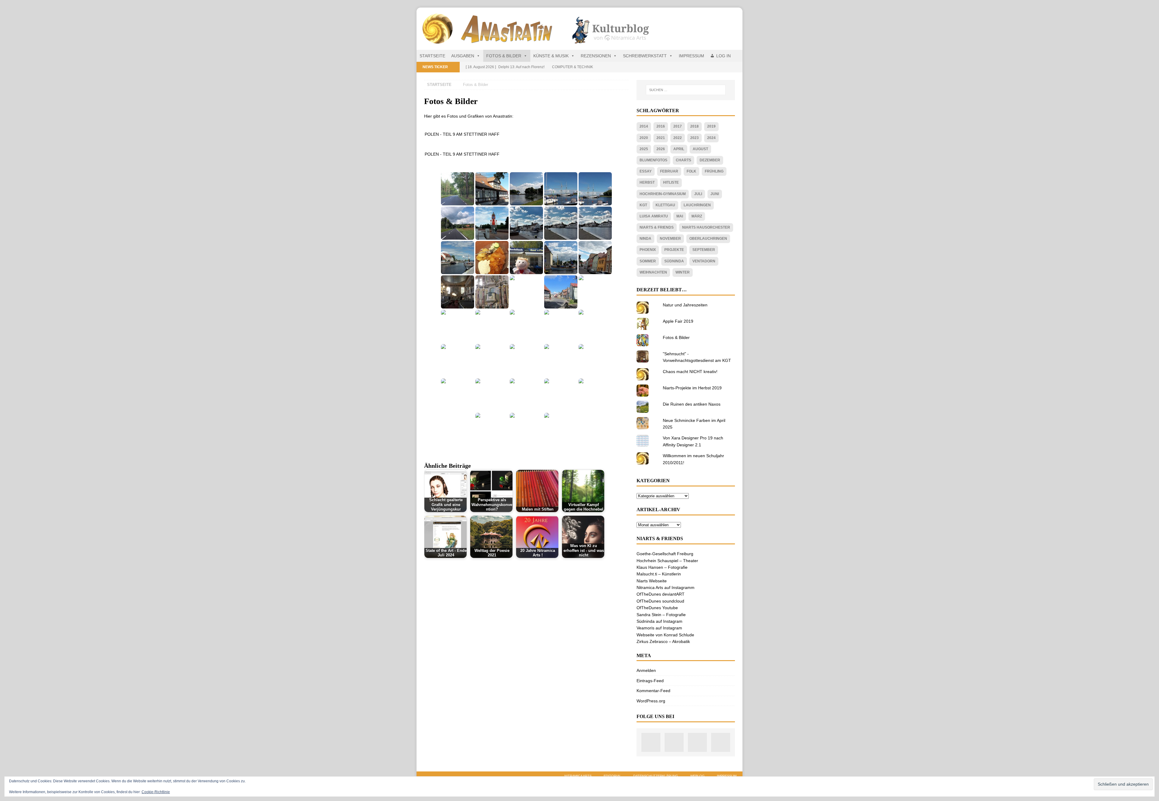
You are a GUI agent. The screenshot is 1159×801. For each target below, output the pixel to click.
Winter (682, 272)
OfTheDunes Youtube (657, 607)
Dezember (710, 160)
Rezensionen (596, 55)
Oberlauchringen (708, 238)
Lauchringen (697, 205)
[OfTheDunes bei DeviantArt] (720, 742)
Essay (646, 171)
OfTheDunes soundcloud (660, 601)
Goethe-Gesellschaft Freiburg (665, 553)
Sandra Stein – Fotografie (661, 614)
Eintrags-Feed (650, 680)
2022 (677, 138)
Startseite (432, 55)
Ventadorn (703, 261)
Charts (683, 160)
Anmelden (646, 670)
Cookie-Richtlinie (156, 792)
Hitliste (671, 182)
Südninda (674, 261)
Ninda (645, 238)
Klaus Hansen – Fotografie (662, 567)
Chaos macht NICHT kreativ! (690, 371)
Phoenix (648, 250)
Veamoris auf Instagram (659, 627)
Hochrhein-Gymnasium (663, 194)
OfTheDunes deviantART (661, 594)
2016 (660, 126)
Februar (669, 171)
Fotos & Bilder (503, 55)
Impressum (691, 55)
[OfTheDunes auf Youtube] (674, 742)
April (678, 149)
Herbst (647, 182)
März (696, 216)
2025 (644, 149)
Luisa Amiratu (654, 216)
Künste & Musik (551, 55)
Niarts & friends (657, 227)
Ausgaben (462, 55)
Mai (679, 216)
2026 (660, 149)
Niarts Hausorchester (706, 227)
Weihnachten (653, 272)
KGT (643, 205)
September (703, 250)
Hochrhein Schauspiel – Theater (667, 560)
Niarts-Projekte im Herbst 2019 (692, 387)
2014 (644, 126)
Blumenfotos (653, 160)
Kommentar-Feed (653, 690)
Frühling (714, 171)
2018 (694, 126)
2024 (711, 138)
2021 (660, 138)
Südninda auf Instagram (659, 621)
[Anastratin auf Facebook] (697, 742)
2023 (694, 138)
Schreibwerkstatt (645, 55)
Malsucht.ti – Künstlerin (659, 573)
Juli (698, 194)
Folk (691, 171)
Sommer (648, 261)
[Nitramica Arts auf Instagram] (650, 742)
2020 (644, 138)
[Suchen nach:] (685, 90)
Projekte (674, 250)
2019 (711, 126)
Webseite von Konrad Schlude (665, 634)
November (670, 238)
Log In (723, 55)
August (700, 149)
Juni (714, 194)
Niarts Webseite (652, 580)
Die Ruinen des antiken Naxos (691, 404)
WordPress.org (651, 700)
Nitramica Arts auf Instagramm (665, 587)
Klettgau (665, 205)
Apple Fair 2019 (678, 321)
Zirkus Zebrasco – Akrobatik (663, 641)
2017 (677, 126)
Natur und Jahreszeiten (685, 304)
